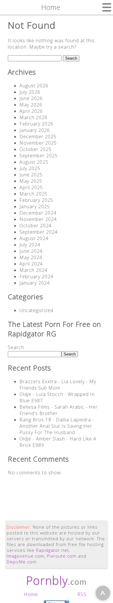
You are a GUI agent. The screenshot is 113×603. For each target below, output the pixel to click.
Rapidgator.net (52, 550)
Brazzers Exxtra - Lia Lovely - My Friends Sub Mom (57, 384)
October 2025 (35, 149)
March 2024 (33, 270)
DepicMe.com (22, 562)
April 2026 (31, 111)
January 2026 (34, 130)
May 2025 (30, 181)
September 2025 (38, 155)
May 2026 (30, 105)
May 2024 (30, 257)
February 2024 (36, 276)
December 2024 (38, 213)
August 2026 (33, 85)
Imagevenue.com (25, 556)
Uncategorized (36, 310)
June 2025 (31, 175)
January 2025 (34, 206)
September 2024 (38, 232)
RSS (81, 594)
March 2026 (33, 117)
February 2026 (36, 124)
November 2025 (38, 143)
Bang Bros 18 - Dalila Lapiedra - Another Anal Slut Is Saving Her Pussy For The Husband (56, 426)
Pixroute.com (61, 556)
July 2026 (29, 92)
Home (31, 594)
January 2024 (34, 283)
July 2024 (29, 244)
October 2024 (35, 225)
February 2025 (36, 200)
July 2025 (29, 168)
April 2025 (31, 187)
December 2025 (38, 136)
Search (16, 347)
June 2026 (31, 98)
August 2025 (33, 162)
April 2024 (31, 264)
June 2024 (31, 251)
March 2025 (33, 194)
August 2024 (33, 238)
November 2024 (38, 219)
